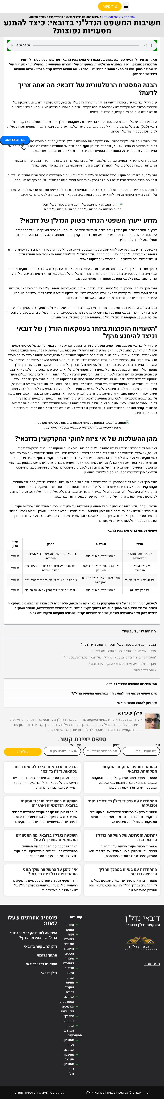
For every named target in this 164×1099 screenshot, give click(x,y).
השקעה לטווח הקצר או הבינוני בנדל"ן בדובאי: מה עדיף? (33, 935)
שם (157, 745)
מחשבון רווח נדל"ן (69, 1069)
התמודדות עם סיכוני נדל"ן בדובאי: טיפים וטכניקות (122, 803)
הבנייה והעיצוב (69, 1028)
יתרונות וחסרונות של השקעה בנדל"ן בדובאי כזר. (126, 837)
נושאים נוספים (69, 951)
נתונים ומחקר (69, 927)
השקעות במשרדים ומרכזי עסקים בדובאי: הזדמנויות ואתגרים (49, 803)
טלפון (117, 745)
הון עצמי (75, 745)
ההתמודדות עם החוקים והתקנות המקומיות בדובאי (129, 769)
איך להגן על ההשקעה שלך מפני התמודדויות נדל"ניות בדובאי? (50, 872)
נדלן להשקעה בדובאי (40, 946)
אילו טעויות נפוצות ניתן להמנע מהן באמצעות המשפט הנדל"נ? (114, 693)
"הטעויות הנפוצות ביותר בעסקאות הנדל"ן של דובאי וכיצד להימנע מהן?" (109, 657)
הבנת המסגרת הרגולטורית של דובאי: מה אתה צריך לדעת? (118, 644)
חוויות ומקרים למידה (69, 987)
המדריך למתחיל (69, 1018)
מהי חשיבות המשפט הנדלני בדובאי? (131, 684)
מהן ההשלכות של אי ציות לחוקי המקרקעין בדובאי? (122, 663)
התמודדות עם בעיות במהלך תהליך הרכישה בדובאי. (128, 872)
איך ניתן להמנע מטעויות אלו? (136, 703)
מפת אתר (152, 964)
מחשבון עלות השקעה (69, 1045)
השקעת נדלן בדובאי (41, 964)
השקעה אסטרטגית (67, 999)
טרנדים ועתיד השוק (69, 973)
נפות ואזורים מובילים (69, 939)
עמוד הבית (129, 17)
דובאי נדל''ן (142, 918)
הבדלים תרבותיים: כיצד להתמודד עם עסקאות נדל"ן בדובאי (46, 769)
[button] (126, 6)
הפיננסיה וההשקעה (67, 1009)
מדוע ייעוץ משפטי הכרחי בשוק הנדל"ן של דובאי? (123, 651)
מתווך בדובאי (47, 955)
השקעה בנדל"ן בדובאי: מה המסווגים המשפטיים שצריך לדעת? (47, 837)
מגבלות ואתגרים (112, 17)
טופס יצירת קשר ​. (144, 670)
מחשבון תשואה (69, 1057)
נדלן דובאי (49, 973)
